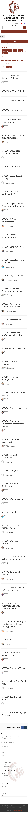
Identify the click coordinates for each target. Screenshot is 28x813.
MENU (2, 36)
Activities (4, 773)
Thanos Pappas (18, 810)
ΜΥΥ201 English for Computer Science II (10, 152)
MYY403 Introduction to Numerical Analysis (12, 305)
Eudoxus (4, 793)
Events (5, 777)
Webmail (4, 795)
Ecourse (3, 791)
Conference (6, 780)
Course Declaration (6, 788)
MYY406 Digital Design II (13, 348)
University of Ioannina (6, 797)
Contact (12, 23)
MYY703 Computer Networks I (10, 440)
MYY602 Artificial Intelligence (10, 378)
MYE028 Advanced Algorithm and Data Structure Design (10, 606)
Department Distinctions (9, 766)
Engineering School (6, 799)
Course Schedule (5, 786)
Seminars (6, 775)
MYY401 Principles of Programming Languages (13, 289)
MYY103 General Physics (13, 100)
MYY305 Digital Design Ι (12, 275)
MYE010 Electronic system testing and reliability (14, 557)
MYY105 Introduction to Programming (12, 120)
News (3, 755)
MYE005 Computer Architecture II (10, 526)
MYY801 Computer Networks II (10, 456)
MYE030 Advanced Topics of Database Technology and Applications (13, 624)
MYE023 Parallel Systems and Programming (13, 588)
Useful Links (17, 23)
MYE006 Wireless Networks (9, 542)
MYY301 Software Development (9, 220)
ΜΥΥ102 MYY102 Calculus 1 (14, 91)
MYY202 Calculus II (10, 166)
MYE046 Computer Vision (13, 668)
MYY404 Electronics (11, 319)
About (8, 23)
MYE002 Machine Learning (14, 512)
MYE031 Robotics (9, 639)
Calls (5, 764)
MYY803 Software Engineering (9, 484)
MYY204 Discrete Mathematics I (9, 192)
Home (4, 23)
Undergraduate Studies (8, 760)
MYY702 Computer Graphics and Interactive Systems (13, 424)
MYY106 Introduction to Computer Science (12, 136)
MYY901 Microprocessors (13, 499)
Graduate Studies (7, 762)
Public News (6, 757)
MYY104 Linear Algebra (12, 110)
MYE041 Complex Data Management (12, 653)
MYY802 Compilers (10, 470)
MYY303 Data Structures (12, 247)
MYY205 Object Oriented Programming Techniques (13, 204)
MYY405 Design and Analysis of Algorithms (12, 334)
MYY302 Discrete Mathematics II (9, 236)
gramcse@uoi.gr (7, 747)
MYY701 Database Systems (14, 408)
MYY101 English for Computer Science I (10, 76)
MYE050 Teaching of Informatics (11, 698)
